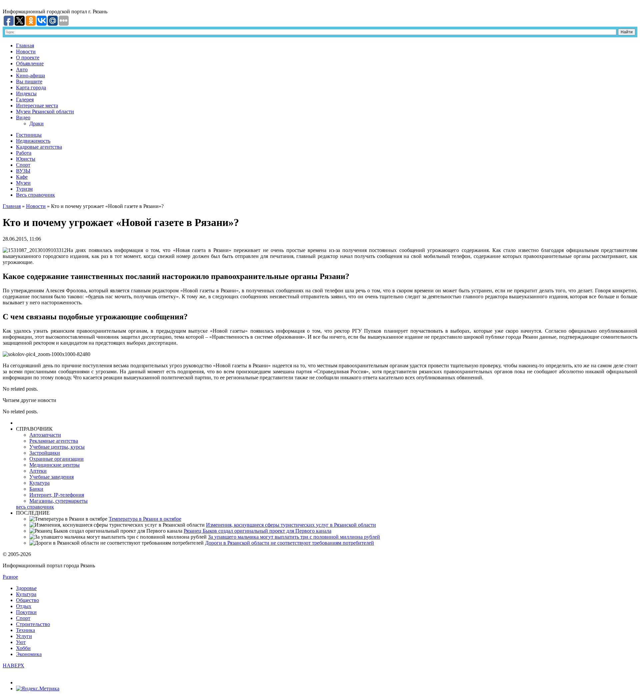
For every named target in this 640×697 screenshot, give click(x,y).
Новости (26, 51)
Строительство (33, 624)
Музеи (23, 183)
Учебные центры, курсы (57, 447)
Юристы (25, 159)
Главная (25, 45)
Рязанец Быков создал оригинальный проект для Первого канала (257, 531)
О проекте (27, 57)
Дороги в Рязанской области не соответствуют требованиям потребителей (289, 543)
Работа (23, 153)
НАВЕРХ (13, 665)
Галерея (25, 99)
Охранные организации (56, 459)
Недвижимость (33, 141)
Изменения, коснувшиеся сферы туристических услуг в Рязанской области (291, 525)
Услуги (24, 636)
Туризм (24, 189)
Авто (22, 69)
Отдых (23, 606)
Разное (10, 577)
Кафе (22, 177)
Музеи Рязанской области (45, 111)
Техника (25, 630)
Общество (27, 600)
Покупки (26, 612)
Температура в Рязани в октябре (145, 519)
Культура (39, 483)
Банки (36, 489)
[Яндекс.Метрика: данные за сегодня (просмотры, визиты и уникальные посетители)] (37, 689)
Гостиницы (29, 135)
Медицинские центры (54, 465)
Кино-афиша (30, 75)
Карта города (31, 87)
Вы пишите (29, 81)
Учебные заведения (51, 477)
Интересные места (37, 105)
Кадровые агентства (39, 147)
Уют (21, 642)
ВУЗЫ (23, 171)
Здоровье (26, 588)
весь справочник (35, 507)
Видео (23, 117)
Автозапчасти (45, 435)
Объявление (30, 63)
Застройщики (44, 453)
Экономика (29, 654)
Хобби (23, 648)
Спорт (23, 165)
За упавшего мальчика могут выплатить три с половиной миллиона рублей (294, 537)
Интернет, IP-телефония (56, 495)
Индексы (26, 93)
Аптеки (38, 471)
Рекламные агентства (53, 441)
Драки (36, 123)
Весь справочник (35, 195)
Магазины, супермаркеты (58, 501)
